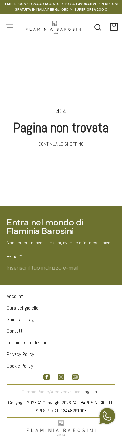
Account (15, 296)
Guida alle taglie (23, 319)
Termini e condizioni (26, 342)
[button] (114, 27)
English (89, 392)
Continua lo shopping (61, 144)
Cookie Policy (20, 365)
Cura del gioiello (22, 307)
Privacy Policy (20, 354)
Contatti (15, 331)
